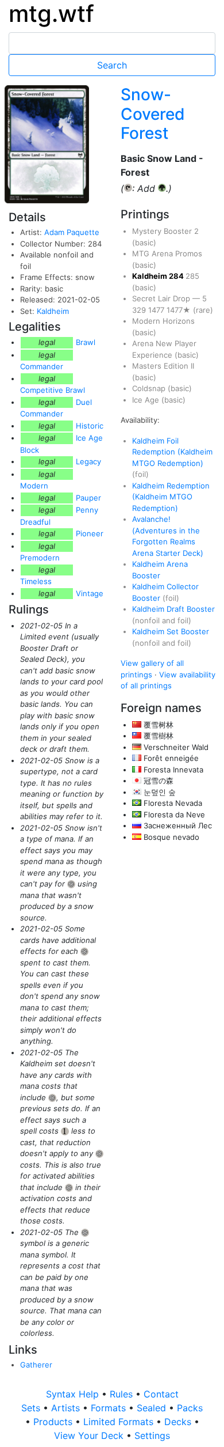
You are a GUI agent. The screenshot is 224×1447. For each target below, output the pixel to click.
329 (140, 310)
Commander (41, 366)
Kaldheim (53, 311)
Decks (179, 1421)
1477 (157, 310)
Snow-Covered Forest (153, 114)
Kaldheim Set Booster (170, 631)
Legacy (88, 461)
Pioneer (89, 533)
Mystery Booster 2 (165, 231)
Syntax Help (74, 1394)
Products (54, 1421)
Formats (110, 1408)
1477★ (180, 310)
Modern (34, 485)
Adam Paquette (71, 232)
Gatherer (36, 1364)
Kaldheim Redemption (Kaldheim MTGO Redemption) (171, 497)
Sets (32, 1408)
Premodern (40, 557)
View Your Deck (90, 1435)
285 (192, 276)
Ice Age (146, 399)
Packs (190, 1408)
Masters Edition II (163, 365)
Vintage (89, 593)
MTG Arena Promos (167, 253)
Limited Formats (119, 1421)
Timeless (36, 581)
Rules (123, 1394)
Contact (161, 1394)
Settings (152, 1435)
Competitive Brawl (52, 390)
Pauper (88, 497)
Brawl (85, 342)
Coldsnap (150, 388)
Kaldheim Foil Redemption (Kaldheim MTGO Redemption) (172, 452)
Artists (67, 1408)
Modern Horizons (163, 320)
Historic (89, 425)
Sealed (153, 1408)
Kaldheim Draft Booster (173, 608)
